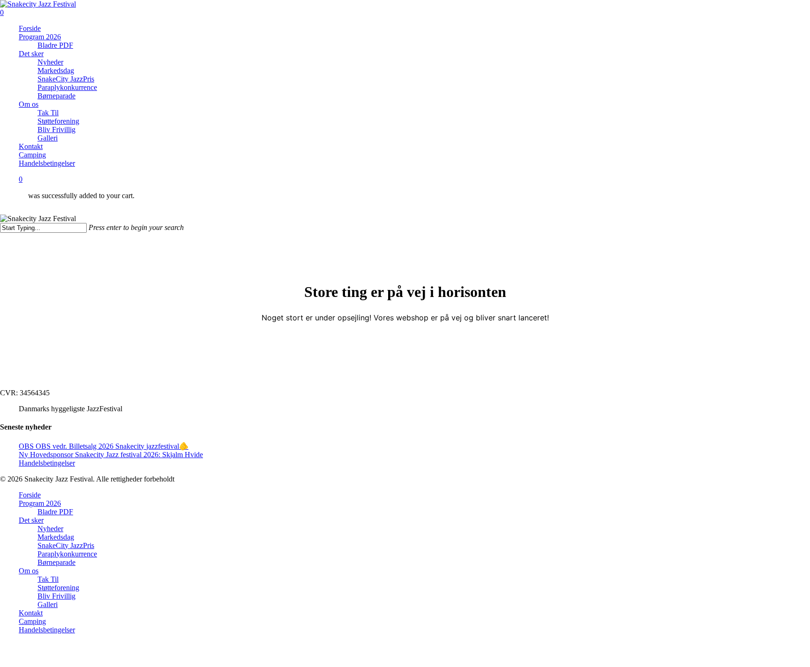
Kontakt (31, 613)
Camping (32, 621)
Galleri (48, 604)
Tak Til (48, 579)
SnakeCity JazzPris (66, 545)
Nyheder (50, 529)
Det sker (31, 520)
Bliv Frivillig (56, 596)
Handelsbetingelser (47, 463)
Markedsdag (56, 537)
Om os (28, 571)
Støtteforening (58, 588)
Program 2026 (40, 503)
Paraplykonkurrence (67, 554)
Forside (30, 495)
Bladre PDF (55, 512)
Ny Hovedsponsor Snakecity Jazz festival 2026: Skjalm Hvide (111, 455)
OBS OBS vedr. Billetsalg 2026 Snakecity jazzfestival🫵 (103, 446)
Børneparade (56, 562)
